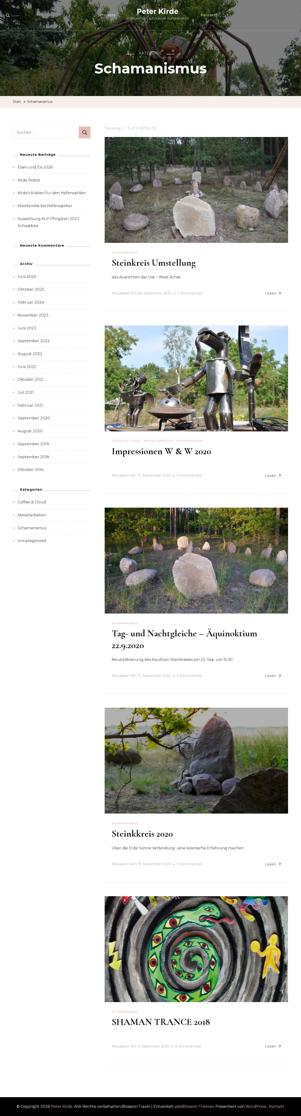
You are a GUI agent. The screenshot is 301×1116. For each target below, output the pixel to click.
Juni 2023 (27, 328)
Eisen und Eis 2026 (35, 167)
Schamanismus (125, 252)
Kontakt (208, 15)
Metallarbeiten (158, 440)
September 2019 (33, 444)
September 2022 (34, 341)
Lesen (270, 293)
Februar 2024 (31, 302)
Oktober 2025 (31, 289)
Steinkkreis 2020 (142, 833)
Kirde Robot (29, 180)
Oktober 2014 (31, 469)
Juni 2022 (27, 367)
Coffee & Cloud (126, 440)
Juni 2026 (27, 276)
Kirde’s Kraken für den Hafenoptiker (52, 193)
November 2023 (33, 315)
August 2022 (30, 354)
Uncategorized (32, 540)
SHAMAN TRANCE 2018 (161, 1022)
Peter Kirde (157, 11)
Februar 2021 (30, 405)
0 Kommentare (190, 294)
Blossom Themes (198, 1106)
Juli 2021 (26, 392)
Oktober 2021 (31, 379)
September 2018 (33, 457)
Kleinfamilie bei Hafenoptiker (45, 206)
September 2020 (34, 418)
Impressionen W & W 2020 (161, 451)
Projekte (108, 15)
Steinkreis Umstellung (154, 262)
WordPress (256, 1106)
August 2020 (30, 431)
